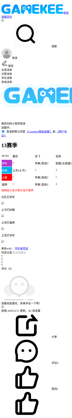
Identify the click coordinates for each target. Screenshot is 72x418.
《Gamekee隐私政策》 (39, 131)
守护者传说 (21, 248)
